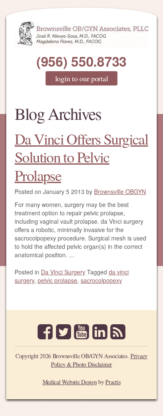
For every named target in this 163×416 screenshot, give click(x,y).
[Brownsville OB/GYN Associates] (81, 34)
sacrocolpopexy (101, 280)
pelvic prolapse (57, 280)
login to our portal (81, 78)
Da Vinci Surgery (63, 272)
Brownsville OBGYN (120, 191)
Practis (112, 382)
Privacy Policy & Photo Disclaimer (99, 360)
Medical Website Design (70, 382)
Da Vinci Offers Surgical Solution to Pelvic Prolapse (81, 157)
